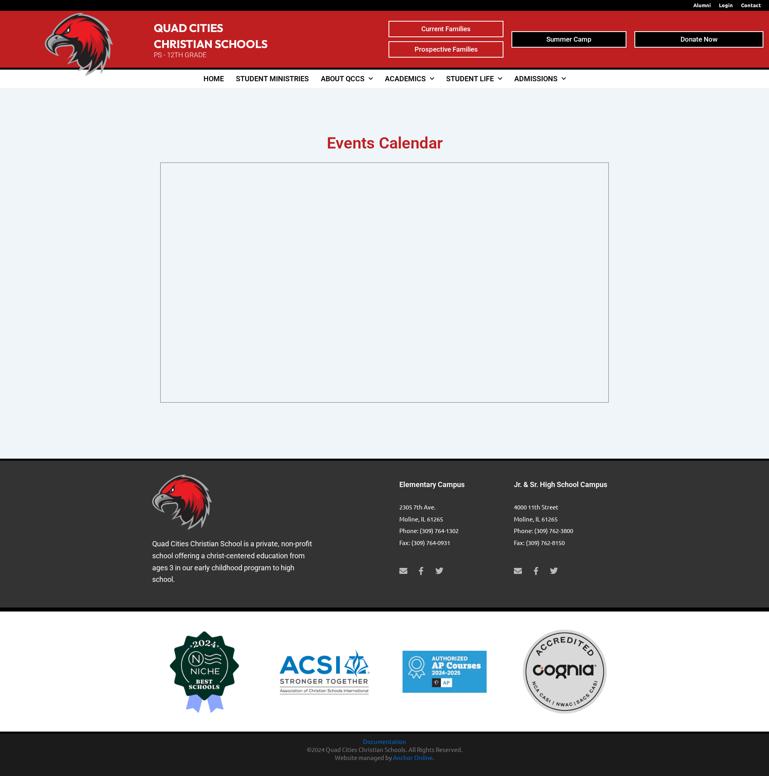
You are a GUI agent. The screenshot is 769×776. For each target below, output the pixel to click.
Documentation (384, 741)
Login (726, 5)
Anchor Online (413, 757)
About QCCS (342, 78)
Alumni (702, 5)
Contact (751, 5)
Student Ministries (272, 78)
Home (213, 78)
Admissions (536, 78)
